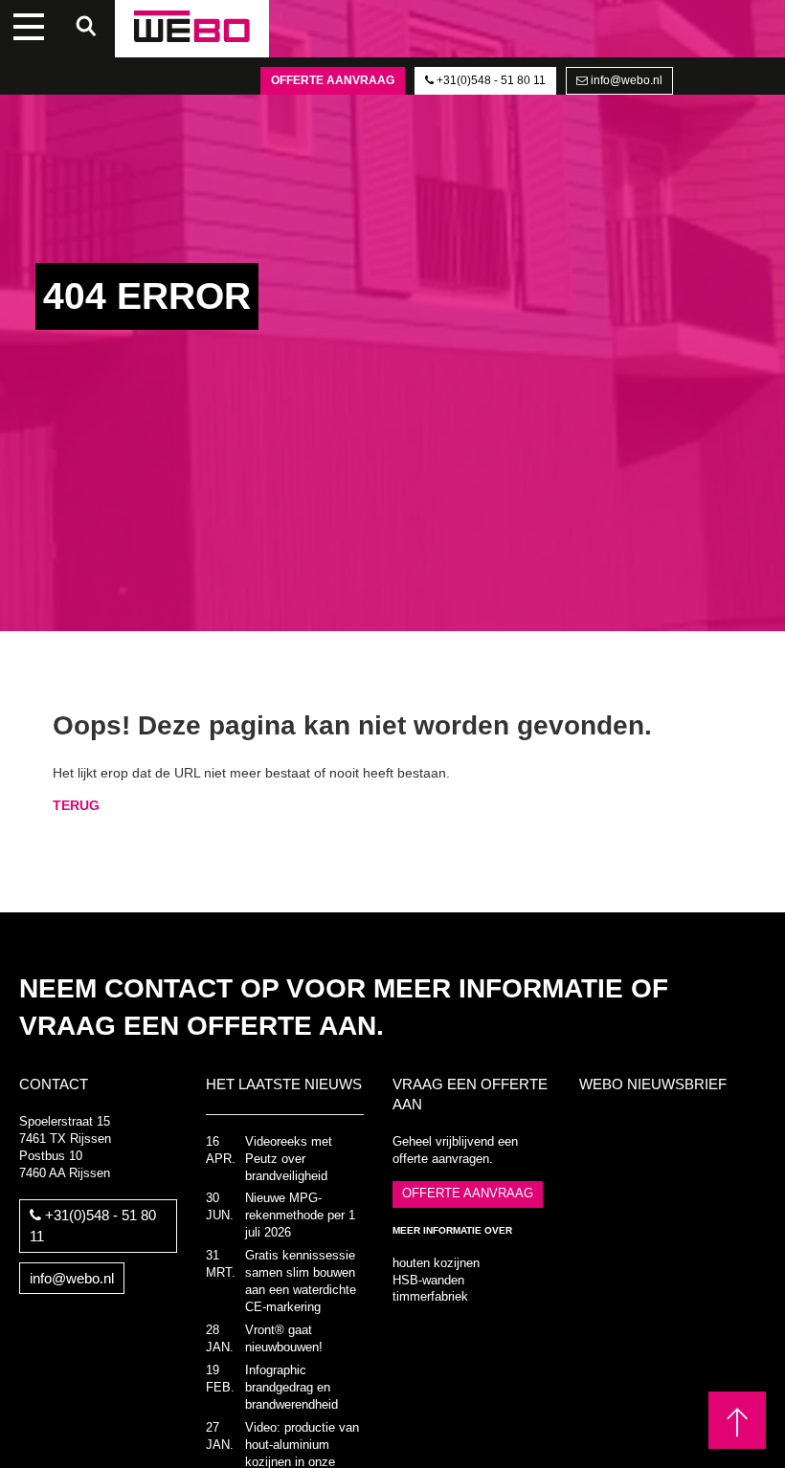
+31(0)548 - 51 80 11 (490, 80)
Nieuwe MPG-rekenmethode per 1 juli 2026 (300, 1215)
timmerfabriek (430, 1297)
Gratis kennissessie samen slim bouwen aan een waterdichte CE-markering (300, 1281)
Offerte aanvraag (332, 80)
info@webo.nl (625, 80)
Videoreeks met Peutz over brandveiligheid (288, 1159)
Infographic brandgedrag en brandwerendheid (291, 1388)
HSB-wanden (428, 1280)
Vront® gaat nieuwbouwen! (284, 1339)
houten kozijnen (436, 1263)
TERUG (76, 805)
